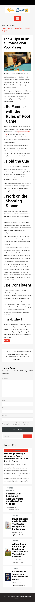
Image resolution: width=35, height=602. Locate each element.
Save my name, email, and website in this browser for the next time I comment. (16, 423)
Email (4, 408)
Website (4, 416)
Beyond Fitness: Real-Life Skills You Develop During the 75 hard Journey (20, 524)
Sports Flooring (10, 489)
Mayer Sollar (10, 73)
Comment (5, 378)
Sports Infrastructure (16, 451)
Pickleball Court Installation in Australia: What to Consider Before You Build (14, 499)
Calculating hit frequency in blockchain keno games (20, 575)
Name (4, 400)
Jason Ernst (18, 535)
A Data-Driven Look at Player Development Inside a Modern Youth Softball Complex (20, 550)
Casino (16, 568)
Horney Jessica (13, 510)
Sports (6, 340)
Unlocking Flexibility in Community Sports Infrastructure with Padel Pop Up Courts (16, 457)
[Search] (27, 436)
